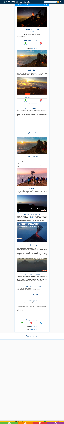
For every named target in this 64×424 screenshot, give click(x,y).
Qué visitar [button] (17, 2)
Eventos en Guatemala (20, 186)
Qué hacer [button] (21, 2)
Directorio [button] (25, 2)
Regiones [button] (28, 2)
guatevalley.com (19, 154)
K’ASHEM (33, 31)
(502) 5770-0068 (34, 46)
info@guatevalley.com (33, 329)
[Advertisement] (32, 125)
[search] (50, 2)
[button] (60, 2)
